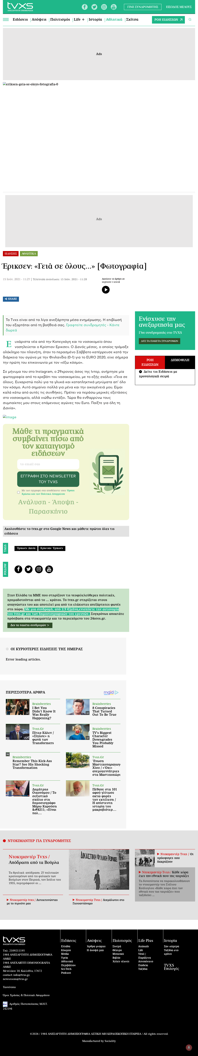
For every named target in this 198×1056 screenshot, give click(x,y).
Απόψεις (39, 19)
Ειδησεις (11, 253)
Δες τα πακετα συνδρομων (159, 341)
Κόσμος (66, 950)
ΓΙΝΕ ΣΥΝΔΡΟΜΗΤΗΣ (142, 6)
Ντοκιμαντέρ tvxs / (23, 900)
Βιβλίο (116, 958)
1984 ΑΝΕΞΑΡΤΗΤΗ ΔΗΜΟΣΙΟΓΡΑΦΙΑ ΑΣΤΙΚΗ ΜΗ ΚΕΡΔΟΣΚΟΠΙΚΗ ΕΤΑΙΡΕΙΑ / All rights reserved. (104, 1034)
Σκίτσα (132, 19)
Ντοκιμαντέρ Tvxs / (29, 857)
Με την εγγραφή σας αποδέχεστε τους (48, 492)
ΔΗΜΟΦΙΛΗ (180, 360)
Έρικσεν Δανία (26, 548)
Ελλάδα (65, 946)
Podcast (66, 973)
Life (140, 950)
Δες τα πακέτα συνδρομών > (29, 625)
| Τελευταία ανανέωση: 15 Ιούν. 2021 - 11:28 (59, 279)
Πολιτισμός (60, 19)
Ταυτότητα (9, 987)
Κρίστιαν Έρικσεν (51, 548)
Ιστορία (95, 19)
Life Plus (145, 941)
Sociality (110, 1041)
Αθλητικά (114, 19)
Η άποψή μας (95, 950)
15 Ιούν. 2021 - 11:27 (16, 279)
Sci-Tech (66, 969)
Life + (79, 19)
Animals (143, 946)
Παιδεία (143, 965)
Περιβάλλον (68, 965)
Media (65, 954)
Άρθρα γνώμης (96, 946)
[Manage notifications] (189, 1047)
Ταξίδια (142, 969)
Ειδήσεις (20, 19)
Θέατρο (117, 950)
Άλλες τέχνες (121, 961)
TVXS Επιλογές (171, 967)
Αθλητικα (29, 253)
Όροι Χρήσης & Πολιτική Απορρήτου (26, 995)
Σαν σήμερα (171, 946)
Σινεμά (117, 946)
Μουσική (118, 954)
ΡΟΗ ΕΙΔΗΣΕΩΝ (166, 19)
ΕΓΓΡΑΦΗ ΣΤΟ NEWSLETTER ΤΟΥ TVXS (48, 479)
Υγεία (64, 958)
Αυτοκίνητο (145, 961)
